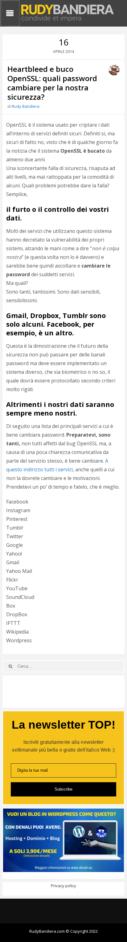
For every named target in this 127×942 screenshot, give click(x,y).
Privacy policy (63, 885)
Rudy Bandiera (25, 106)
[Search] (10, 666)
